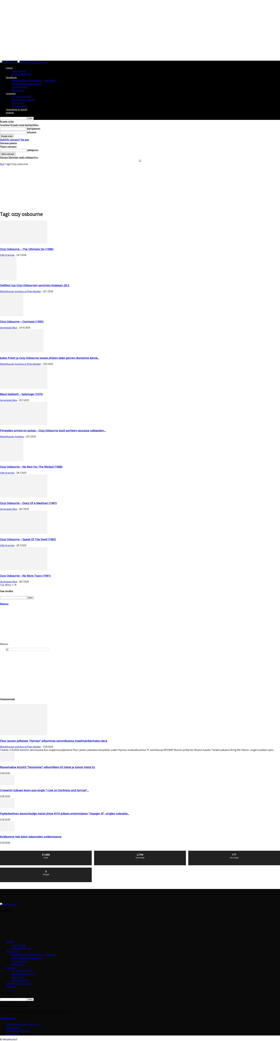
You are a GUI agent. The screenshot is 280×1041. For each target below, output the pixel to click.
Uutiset (9, 67)
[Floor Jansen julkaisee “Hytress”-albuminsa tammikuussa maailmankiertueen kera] (23, 734)
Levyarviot (11, 93)
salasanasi (31, 132)
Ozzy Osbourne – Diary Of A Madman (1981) (28, 503)
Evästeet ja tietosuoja (17, 1030)
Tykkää (46, 852)
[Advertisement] (140, 187)
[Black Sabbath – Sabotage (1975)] (23, 388)
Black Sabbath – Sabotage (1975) (21, 394)
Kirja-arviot (18, 103)
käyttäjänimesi (33, 128)
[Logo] (9, 62)
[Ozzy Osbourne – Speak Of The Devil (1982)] (23, 533)
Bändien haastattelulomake (27, 83)
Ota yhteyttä (12, 1027)
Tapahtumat (18, 71)
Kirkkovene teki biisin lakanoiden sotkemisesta (30, 836)
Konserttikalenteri (22, 74)
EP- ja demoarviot (21, 96)
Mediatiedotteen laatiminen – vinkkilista (33, 80)
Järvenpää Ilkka (8, 327)
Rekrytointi (18, 90)
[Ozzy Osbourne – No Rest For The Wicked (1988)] (11, 460)
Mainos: (4, 603)
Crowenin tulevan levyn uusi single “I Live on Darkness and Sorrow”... (44, 790)
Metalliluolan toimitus (12, 436)
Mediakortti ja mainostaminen (22, 1024)
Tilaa (46, 869)
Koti (2, 164)
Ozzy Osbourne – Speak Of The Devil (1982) (28, 539)
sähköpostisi (32, 150)
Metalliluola (11, 77)
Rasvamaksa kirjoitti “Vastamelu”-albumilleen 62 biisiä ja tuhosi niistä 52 (47, 767)
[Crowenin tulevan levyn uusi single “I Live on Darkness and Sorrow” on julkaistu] (7, 784)
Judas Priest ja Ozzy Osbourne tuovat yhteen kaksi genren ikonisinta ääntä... (49, 358)
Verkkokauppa (20, 87)
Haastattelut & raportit (16, 109)
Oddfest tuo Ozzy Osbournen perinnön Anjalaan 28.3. (35, 285)
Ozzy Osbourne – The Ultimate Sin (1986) (26, 249)
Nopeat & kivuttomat (23, 99)
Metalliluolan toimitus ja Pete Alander (20, 291)
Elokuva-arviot (20, 106)
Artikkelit (10, 112)
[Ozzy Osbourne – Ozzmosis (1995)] (11, 315)
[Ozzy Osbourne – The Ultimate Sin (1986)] (23, 242)
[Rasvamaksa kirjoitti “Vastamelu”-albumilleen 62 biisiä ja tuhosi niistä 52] (7, 760)
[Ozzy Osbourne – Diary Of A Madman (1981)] (23, 496)
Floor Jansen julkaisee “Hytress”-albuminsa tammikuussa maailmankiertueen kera (53, 740)
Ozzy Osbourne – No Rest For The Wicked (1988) (31, 466)
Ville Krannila (7, 255)
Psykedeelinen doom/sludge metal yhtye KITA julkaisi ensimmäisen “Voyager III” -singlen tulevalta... (64, 813)
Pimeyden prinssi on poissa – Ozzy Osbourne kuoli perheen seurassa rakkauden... (53, 430)
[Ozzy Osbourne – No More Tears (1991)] (23, 569)
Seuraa (140, 852)
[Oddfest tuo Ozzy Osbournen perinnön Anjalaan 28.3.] (8, 279)
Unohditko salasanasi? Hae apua (14, 139)
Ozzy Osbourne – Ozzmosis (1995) (21, 321)
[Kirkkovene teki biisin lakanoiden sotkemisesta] (7, 830)
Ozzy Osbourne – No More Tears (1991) (25, 575)
